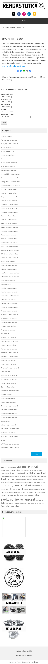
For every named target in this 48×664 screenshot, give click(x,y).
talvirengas (39, 500)
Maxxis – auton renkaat (9, 318)
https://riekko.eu (32, 476)
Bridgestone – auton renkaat (10, 182)
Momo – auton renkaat (8, 326)
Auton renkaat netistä (18, 470)
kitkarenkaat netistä (24, 482)
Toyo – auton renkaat (8, 402)
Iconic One (12, 662)
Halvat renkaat (37, 473)
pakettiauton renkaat (39, 489)
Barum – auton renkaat (8, 170)
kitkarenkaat (13, 482)
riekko (35, 495)
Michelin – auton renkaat (9, 322)
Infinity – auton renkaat (9, 269)
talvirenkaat (7, 503)
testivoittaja (40, 503)
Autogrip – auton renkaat (9, 144)
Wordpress (34, 662)
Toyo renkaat (5, 506)
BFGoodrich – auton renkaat (10, 174)
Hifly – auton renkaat (8, 261)
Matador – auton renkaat (9, 314)
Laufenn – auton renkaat (9, 303)
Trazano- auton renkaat (9, 409)
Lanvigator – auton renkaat (10, 296)
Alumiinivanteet (6, 136)
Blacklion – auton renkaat (9, 178)
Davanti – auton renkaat (9, 193)
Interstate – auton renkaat (10, 277)
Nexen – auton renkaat (8, 345)
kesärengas (42, 476)
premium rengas (6, 492)
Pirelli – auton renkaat (8, 360)
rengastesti (23, 492)
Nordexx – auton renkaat (9, 352)
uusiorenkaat (14, 506)
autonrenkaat (5, 470)
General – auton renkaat (9, 239)
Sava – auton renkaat (8, 387)
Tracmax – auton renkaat (9, 406)
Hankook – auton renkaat (9, 258)
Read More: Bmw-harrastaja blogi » (14, 66)
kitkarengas (4, 482)
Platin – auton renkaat (8, 364)
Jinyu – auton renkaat (8, 280)
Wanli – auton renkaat (8, 432)
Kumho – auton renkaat (9, 292)
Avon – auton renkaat (8, 166)
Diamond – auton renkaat (9, 204)
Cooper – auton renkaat (9, 189)
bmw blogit (41, 77)
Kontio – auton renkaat (9, 288)
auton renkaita (31, 470)
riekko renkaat (24, 499)
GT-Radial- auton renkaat (9, 254)
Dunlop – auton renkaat (9, 208)
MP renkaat (5, 333)
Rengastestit (5, 371)
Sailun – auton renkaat (8, 383)
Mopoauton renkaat (8, 330)
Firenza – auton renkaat (9, 223)
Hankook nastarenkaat (8, 476)
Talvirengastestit (6, 394)
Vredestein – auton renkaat (10, 428)
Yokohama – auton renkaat (10, 447)
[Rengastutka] (24, 9)
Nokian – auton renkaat (9, 349)
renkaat (37, 492)
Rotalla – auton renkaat (9, 379)
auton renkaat (27, 467)
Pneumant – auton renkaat (10, 368)
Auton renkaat (14, 77)
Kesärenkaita (38, 480)
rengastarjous (15, 492)
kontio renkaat (35, 482)
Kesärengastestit (7, 284)
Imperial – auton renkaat (9, 265)
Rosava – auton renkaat (9, 375)
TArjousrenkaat (31, 503)
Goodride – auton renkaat (10, 246)
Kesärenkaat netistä (24, 480)
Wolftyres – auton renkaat (10, 444)
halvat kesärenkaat (19, 473)
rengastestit (30, 492)
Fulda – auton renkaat (8, 235)
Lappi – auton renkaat (8, 299)
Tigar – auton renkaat (8, 398)
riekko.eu (7, 499)
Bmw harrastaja (7, 80)
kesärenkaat (8, 479)
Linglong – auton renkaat (9, 307)
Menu (24, 21)
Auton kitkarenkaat (7, 151)
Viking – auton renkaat (8, 425)
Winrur (3, 440)
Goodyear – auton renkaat (10, 250)
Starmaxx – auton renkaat (10, 390)
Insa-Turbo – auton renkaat (10, 273)
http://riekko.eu (21, 476)
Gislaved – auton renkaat (9, 242)
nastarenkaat (23, 485)
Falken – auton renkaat (8, 216)
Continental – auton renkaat (10, 185)
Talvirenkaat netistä (20, 503)
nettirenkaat (15, 489)
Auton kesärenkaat (7, 147)
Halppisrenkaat (5, 473)
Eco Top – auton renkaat (9, 212)
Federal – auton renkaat (9, 220)
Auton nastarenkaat (7, 155)
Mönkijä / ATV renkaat (8, 337)
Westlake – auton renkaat (9, 436)
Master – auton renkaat (9, 311)
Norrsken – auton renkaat (9, 356)
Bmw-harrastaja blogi (13, 38)
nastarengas (10, 486)
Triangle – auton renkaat (9, 413)
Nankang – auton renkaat (9, 341)
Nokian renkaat (28, 489)
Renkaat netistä (14, 495)
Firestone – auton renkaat (9, 227)
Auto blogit (32, 77)
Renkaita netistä (26, 495)
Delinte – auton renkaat (9, 201)
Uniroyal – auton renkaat (9, 417)
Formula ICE (39, 470)
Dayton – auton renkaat (9, 197)
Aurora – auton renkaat (9, 140)
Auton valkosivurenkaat (9, 163)
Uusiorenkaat (5, 421)
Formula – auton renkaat (9, 231)
